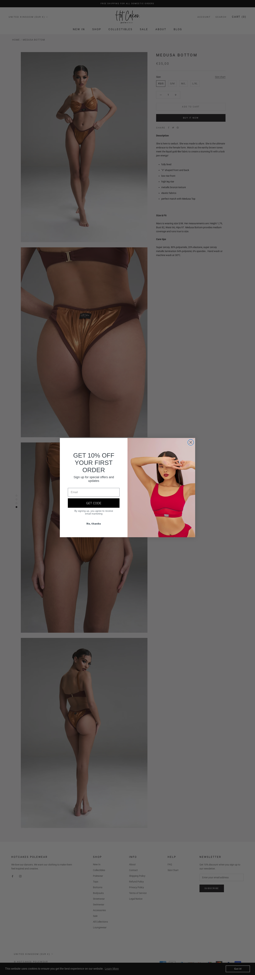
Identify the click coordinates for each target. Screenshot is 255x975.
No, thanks (93, 523)
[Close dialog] (191, 442)
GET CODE (93, 503)
